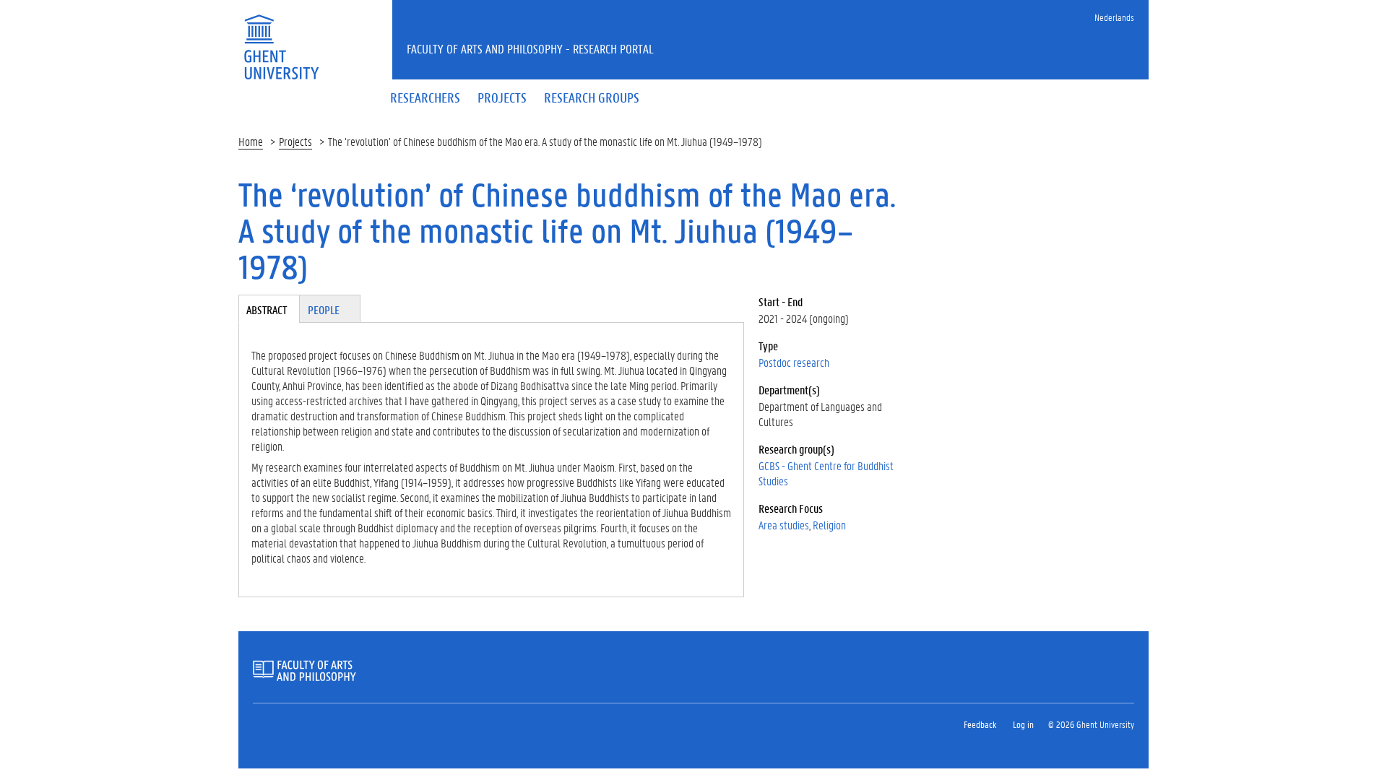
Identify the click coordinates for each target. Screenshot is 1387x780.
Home (250, 141)
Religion (829, 524)
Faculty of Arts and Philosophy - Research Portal (530, 48)
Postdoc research (794, 362)
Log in (1023, 724)
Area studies (784, 524)
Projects (295, 141)
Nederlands (1114, 17)
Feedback (980, 724)
